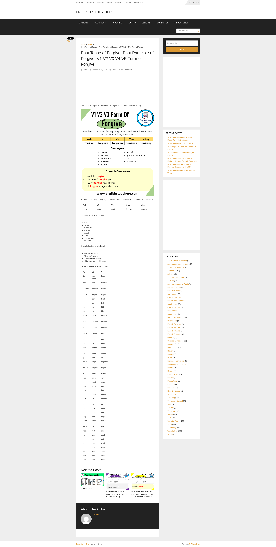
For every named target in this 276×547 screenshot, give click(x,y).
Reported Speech (174, 391)
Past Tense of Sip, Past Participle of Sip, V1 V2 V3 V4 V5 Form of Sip (116, 494)
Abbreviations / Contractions (178, 264)
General (117, 2)
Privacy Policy (138, 2)
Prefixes (170, 378)
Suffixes (170, 408)
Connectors (171, 314)
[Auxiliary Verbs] (92, 479)
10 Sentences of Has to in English (180, 143)
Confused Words (173, 307)
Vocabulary (89, 2)
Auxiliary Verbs (86, 488)
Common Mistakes (174, 297)
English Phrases (173, 331)
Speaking (100, 2)
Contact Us (127, 2)
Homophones (172, 347)
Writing (109, 2)
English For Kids (173, 327)
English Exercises (174, 324)
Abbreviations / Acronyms (177, 261)
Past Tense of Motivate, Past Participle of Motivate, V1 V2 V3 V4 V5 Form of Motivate (142, 494)
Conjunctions (172, 311)
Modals (170, 368)
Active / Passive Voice (175, 267)
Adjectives (171, 271)
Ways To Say (172, 431)
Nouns (169, 371)
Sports (169, 404)
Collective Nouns (174, 291)
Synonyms (171, 411)
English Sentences (174, 334)
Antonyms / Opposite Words (178, 284)
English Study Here (95, 12)
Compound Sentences (176, 301)
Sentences (171, 394)
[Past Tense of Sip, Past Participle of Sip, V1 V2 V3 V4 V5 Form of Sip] (117, 481)
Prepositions (172, 381)
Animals (170, 281)
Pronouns (171, 384)
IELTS (169, 357)
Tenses (170, 414)
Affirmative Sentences (175, 277)
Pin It (69, 41)
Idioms (169, 354)
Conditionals (172, 304)
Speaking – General (175, 401)
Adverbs (170, 274)
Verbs (114, 70)
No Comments (126, 70)
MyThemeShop (194, 544)
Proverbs (170, 388)
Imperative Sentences (175, 361)
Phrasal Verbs (172, 374)
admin (84, 70)
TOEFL (170, 418)
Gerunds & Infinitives (175, 341)
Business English (174, 287)
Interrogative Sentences (176, 364)
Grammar (79, 2)
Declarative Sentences (176, 317)
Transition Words (173, 421)
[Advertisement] (117, 88)
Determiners (172, 321)
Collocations (172, 294)
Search (198, 31)
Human (170, 351)
